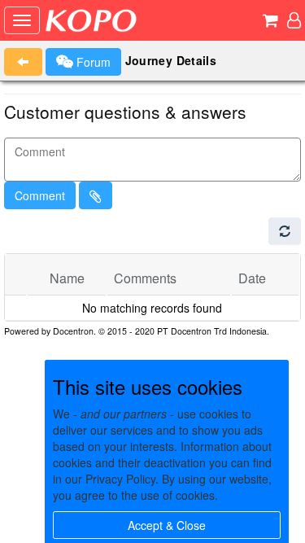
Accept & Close (167, 525)
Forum (92, 62)
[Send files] (95, 195)
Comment (40, 195)
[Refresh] (284, 231)
